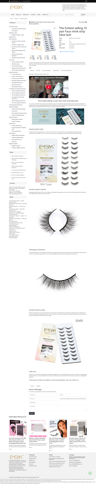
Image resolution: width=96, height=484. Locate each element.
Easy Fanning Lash (16, 84)
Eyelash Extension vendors (20, 482)
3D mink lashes (16, 64)
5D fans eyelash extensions (18, 93)
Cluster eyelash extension (31, 482)
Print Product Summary (67, 51)
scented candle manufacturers (74, 482)
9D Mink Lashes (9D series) (18, 57)
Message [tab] (32, 386)
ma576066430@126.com (15, 1)
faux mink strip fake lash (66, 70)
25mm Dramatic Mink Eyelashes (17, 54)
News (38, 14)
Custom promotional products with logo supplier (13, 483)
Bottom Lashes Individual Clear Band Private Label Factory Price (37, 439)
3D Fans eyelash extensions (18, 90)
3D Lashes (11, 60)
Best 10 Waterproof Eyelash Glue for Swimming (56, 459)
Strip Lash (14, 141)
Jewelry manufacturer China (33, 477)
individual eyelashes (13, 237)
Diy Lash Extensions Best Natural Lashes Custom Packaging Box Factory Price (57, 440)
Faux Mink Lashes (23, 18)
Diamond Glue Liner (17, 139)
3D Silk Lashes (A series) (18, 62)
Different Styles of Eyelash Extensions (57, 463)
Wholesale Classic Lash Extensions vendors (17, 480)
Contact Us (45, 14)
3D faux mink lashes (17, 66)
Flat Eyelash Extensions (17, 82)
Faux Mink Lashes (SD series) (19, 28)
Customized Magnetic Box (18, 115)
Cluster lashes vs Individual (17, 156)
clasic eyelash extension (14, 235)
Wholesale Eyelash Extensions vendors (78, 479)
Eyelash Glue (12, 123)
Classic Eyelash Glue (17, 125)
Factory (33, 14)
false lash (32, 70)
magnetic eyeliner (12, 231)
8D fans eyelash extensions (18, 100)
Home (12, 14)
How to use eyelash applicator (18, 175)
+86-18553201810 (26, 1)
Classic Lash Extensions (17, 76)
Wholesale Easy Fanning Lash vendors (53, 480)
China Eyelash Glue (16, 131)
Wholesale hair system (42, 482)
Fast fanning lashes (64, 482)
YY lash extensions (16, 74)
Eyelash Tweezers (13, 117)
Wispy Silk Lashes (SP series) (19, 68)
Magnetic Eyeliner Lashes (18, 35)
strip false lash (56, 70)
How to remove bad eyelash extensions (57, 461)
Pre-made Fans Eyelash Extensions (17, 88)
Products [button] (25, 14)
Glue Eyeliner (12, 133)
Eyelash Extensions (13, 72)
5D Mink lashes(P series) (18, 44)
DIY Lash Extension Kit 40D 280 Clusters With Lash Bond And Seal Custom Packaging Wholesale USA (17, 440)
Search (83, 14)
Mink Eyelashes (13, 39)
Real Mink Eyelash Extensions (19, 80)
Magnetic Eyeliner (13, 143)
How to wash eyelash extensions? (19, 170)
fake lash (38, 70)
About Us (18, 14)
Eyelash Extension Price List (17, 172)
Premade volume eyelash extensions (18, 97)
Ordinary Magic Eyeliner (18, 137)
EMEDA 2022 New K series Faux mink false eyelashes (41, 23)
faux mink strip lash (46, 70)
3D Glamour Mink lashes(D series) (18, 41)
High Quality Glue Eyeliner (18, 135)
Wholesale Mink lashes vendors (35, 479)
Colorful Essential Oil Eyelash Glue (19, 128)
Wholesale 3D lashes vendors (48, 479)
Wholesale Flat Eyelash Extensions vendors (36, 480)
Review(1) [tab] (38, 386)
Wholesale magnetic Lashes (22, 479)
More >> (10, 449)
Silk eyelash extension (17, 86)
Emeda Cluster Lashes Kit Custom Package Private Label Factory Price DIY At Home (77, 440)
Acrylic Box (14, 111)
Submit (32, 413)
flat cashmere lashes (13, 221)
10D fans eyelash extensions (19, 102)
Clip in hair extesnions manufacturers (32, 483)
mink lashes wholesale (13, 224)
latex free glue (12, 233)
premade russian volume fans (53, 482)
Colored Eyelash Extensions (15, 105)
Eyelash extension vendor (86, 482)
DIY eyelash (14, 30)
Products (16, 18)
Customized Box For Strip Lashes (16, 222)
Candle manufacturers (9, 482)
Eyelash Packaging (13, 107)
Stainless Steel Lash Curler (14, 232)
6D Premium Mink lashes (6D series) (19, 47)
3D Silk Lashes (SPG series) (18, 70)
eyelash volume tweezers (14, 226)
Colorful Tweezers (16, 121)
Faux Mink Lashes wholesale (11, 479)
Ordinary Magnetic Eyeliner (18, 147)
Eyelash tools (12, 37)
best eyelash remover (13, 236)
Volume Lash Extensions (18, 78)
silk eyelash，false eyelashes (15, 211)
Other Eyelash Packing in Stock (19, 113)
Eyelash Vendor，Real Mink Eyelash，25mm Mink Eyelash (17, 213)
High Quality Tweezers (17, 119)
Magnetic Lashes (13, 33)
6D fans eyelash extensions (18, 95)
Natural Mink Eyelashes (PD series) (18, 51)
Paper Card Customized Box (18, 109)
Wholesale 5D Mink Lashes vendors (62, 479)
